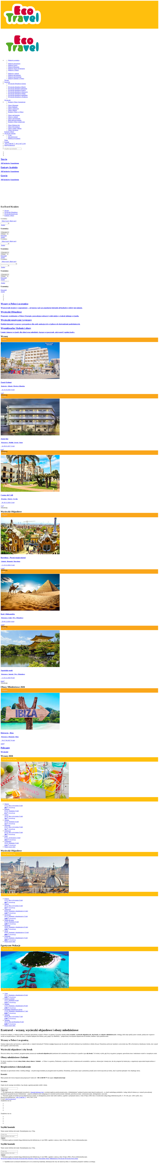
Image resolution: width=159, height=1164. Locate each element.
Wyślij (3, 1138)
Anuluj (3, 237)
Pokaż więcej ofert (10, 847)
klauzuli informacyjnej (37, 1092)
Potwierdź (4, 235)
